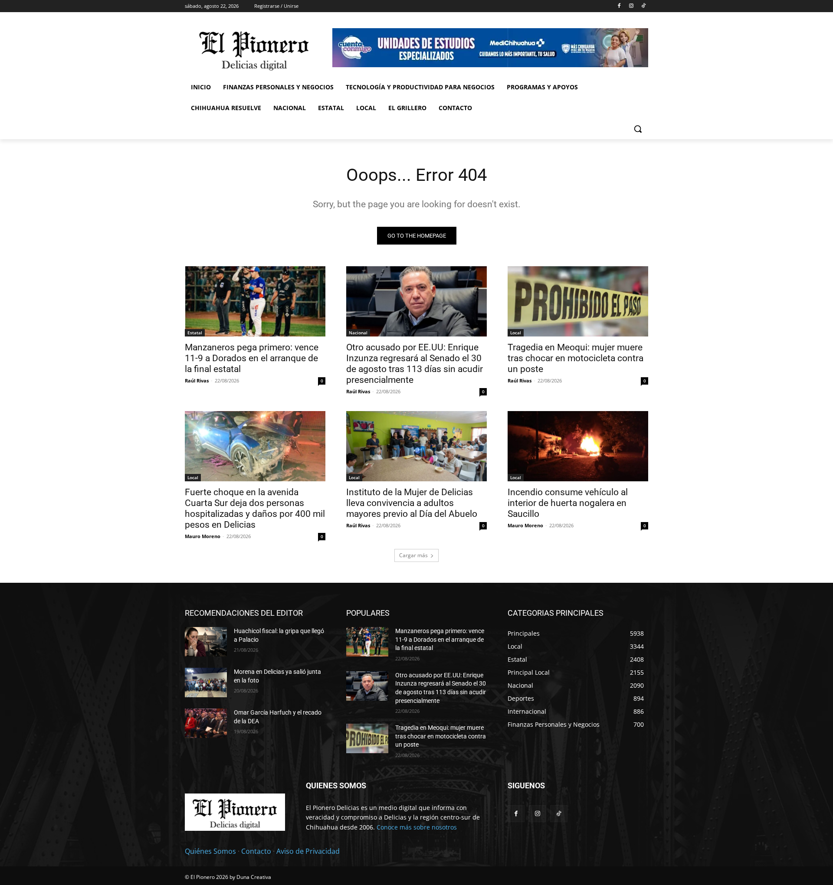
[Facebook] (619, 6)
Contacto (256, 851)
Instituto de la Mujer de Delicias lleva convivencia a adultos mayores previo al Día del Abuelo (411, 503)
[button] (637, 128)
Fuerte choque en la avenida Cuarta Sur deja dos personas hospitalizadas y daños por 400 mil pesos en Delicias (255, 508)
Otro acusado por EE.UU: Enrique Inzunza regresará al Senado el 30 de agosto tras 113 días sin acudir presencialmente (414, 363)
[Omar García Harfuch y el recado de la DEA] (206, 723)
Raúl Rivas (197, 380)
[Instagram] (631, 6)
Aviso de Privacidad (308, 851)
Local (515, 333)
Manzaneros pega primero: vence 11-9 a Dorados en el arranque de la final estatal (251, 358)
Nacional (358, 333)
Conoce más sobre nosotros (417, 827)
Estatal (194, 333)
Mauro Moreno (202, 536)
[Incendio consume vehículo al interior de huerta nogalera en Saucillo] (578, 446)
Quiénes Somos (210, 851)
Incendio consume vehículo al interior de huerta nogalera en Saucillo (568, 503)
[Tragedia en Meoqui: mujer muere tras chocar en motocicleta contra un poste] (578, 301)
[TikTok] (643, 6)
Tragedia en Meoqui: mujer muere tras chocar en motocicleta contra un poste (575, 358)
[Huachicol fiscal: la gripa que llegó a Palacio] (206, 641)
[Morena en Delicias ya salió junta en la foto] (206, 682)
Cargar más (413, 555)
